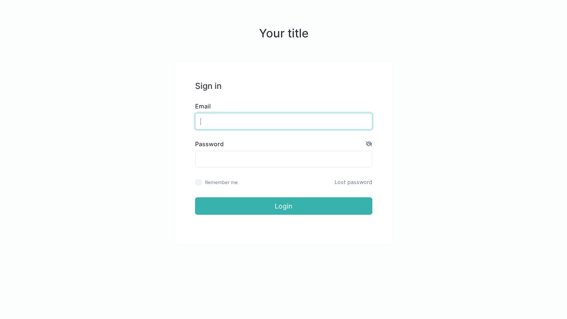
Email (203, 106)
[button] (369, 144)
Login (283, 206)
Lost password (353, 182)
